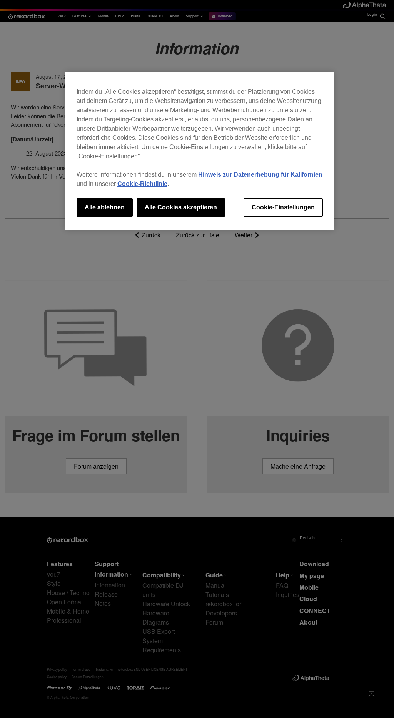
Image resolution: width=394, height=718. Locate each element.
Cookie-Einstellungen (283, 207)
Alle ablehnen (105, 207)
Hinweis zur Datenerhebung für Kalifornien (260, 174)
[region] (199, 151)
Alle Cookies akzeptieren (181, 207)
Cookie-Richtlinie (142, 184)
